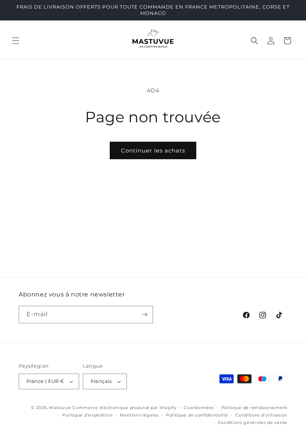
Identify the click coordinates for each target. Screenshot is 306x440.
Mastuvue (60, 407)
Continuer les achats (153, 150)
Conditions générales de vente (252, 422)
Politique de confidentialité (197, 415)
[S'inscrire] (144, 314)
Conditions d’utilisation (261, 415)
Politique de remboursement (254, 407)
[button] (15, 40)
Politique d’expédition (87, 415)
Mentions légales (139, 415)
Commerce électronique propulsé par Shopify (124, 407)
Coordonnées (199, 407)
